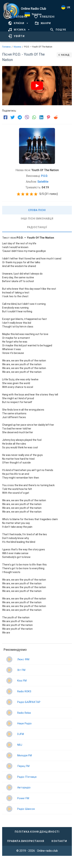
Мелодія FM (24, 755)
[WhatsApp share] (34, 117)
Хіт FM (21, 670)
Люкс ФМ (23, 659)
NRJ (19, 744)
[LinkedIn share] (41, 117)
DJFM (20, 734)
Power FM (23, 798)
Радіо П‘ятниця (26, 776)
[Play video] (37, 85)
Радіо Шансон (26, 809)
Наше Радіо (24, 723)
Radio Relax (24, 712)
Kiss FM (22, 680)
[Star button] (18, 194)
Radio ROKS (24, 691)
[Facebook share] (5, 117)
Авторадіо (24, 787)
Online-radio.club (47, 850)
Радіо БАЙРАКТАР (28, 702)
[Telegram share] (20, 117)
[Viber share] (27, 117)
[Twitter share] (12, 117)
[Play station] (9, 659)
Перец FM (23, 766)
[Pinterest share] (48, 117)
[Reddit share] (55, 117)
